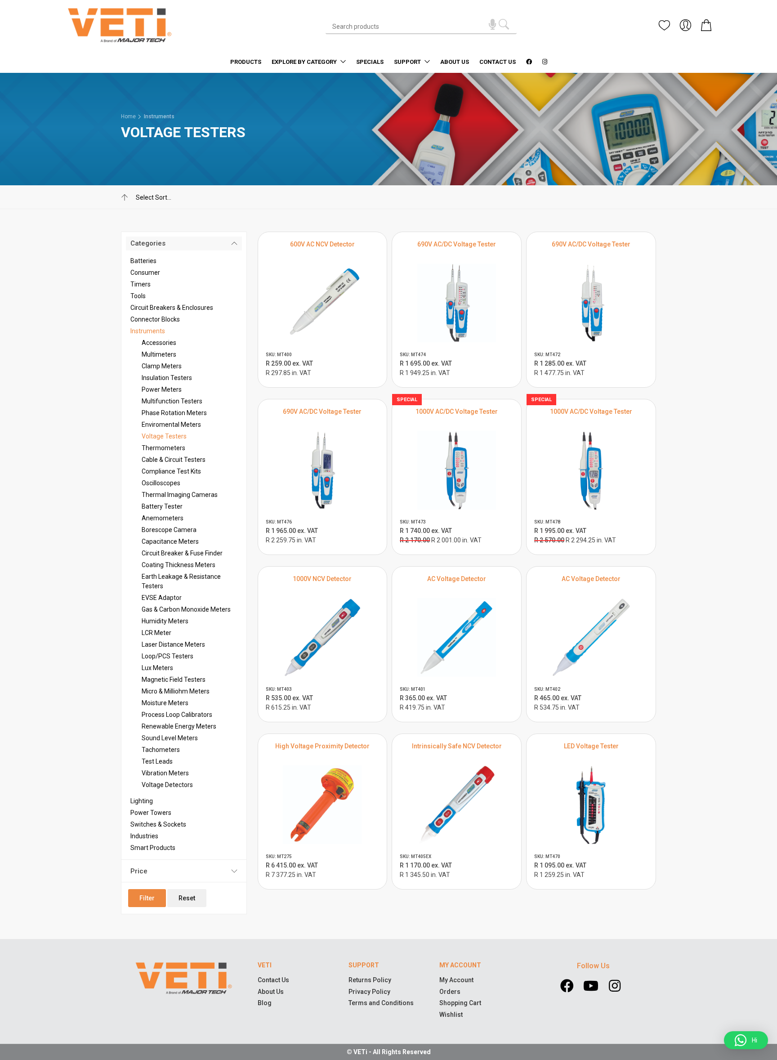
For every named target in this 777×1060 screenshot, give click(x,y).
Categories (147, 243)
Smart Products (152, 847)
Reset (187, 898)
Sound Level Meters (170, 738)
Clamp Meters (162, 366)
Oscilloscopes (161, 483)
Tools (138, 296)
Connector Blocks (155, 319)
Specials (370, 61)
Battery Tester (162, 506)
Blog (265, 1002)
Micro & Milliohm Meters (176, 691)
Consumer (145, 272)
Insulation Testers (167, 377)
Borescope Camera (169, 529)
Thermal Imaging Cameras (180, 494)
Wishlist (451, 1014)
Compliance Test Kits (171, 471)
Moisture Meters (165, 703)
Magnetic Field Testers (173, 679)
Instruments (159, 116)
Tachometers (161, 749)
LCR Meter (156, 632)
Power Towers (150, 812)
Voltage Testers (164, 436)
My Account (456, 980)
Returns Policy (369, 980)
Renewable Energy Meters (179, 726)
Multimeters (159, 354)
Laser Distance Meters (173, 644)
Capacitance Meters (170, 541)
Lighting (141, 801)
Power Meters (162, 389)
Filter (147, 898)
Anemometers (162, 518)
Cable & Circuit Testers (173, 459)
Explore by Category (305, 61)
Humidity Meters (165, 621)
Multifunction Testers (172, 401)
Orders (449, 991)
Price (138, 871)
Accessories (159, 342)
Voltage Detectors (167, 784)
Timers (140, 284)
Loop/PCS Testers (167, 656)
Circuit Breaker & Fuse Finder (182, 553)
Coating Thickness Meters (178, 564)
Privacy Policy (369, 991)
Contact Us (497, 61)
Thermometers (163, 448)
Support (408, 61)
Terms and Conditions (381, 1002)
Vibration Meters (165, 773)
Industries (144, 836)
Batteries (143, 260)
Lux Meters (157, 667)
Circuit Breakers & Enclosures (171, 307)
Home (128, 116)
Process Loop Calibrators (177, 714)
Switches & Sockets (158, 824)
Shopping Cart (460, 1002)
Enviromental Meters (171, 424)
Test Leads (157, 761)
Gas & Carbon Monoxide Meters (186, 609)
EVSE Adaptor (162, 597)
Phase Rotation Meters (174, 412)
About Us (454, 61)
